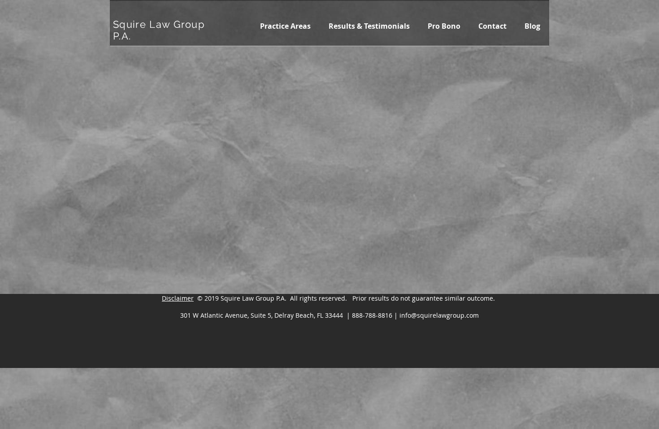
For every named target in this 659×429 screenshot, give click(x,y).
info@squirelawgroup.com (439, 315)
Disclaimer (178, 298)
